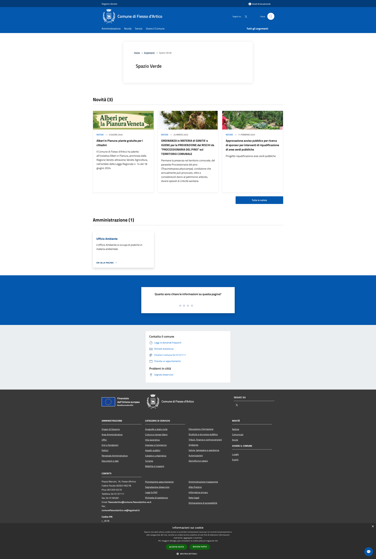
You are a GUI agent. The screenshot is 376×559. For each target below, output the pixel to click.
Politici (105, 450)
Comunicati (237, 434)
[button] (188, 553)
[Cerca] (270, 16)
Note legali (194, 497)
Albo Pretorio (195, 487)
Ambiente (193, 445)
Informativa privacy (198, 492)
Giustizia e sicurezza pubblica (203, 434)
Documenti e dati (110, 461)
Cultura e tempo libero (156, 434)
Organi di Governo (111, 429)
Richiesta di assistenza (156, 497)
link (216, 540)
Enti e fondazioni (110, 445)
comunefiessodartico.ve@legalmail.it (121, 510)
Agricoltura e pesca (198, 461)
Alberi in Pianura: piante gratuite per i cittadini (119, 142)
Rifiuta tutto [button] (200, 546)
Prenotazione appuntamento (159, 482)
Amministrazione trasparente (203, 482)
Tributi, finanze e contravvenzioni (205, 439)
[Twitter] (245, 16)
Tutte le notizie (259, 200)
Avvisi (235, 440)
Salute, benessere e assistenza (204, 450)
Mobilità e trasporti (154, 466)
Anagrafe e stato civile (156, 429)
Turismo (149, 461)
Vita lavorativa (152, 440)
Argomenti (149, 52)
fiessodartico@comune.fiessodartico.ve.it (129, 502)
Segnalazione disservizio (157, 487)
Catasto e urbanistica (155, 455)
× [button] (373, 526)
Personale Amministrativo (115, 455)
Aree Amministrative (112, 434)
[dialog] (188, 541)
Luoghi (235, 454)
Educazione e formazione (201, 429)
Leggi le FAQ (151, 492)
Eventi (235, 459)
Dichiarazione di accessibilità (203, 503)
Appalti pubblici (152, 450)
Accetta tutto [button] (176, 547)
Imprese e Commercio (156, 445)
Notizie (100, 134)
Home (137, 52)
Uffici (104, 440)
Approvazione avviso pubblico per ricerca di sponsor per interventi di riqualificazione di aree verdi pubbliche (252, 145)
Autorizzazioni (196, 455)
